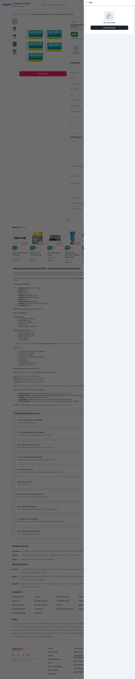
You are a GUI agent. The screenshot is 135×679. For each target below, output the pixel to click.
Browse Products (109, 28)
